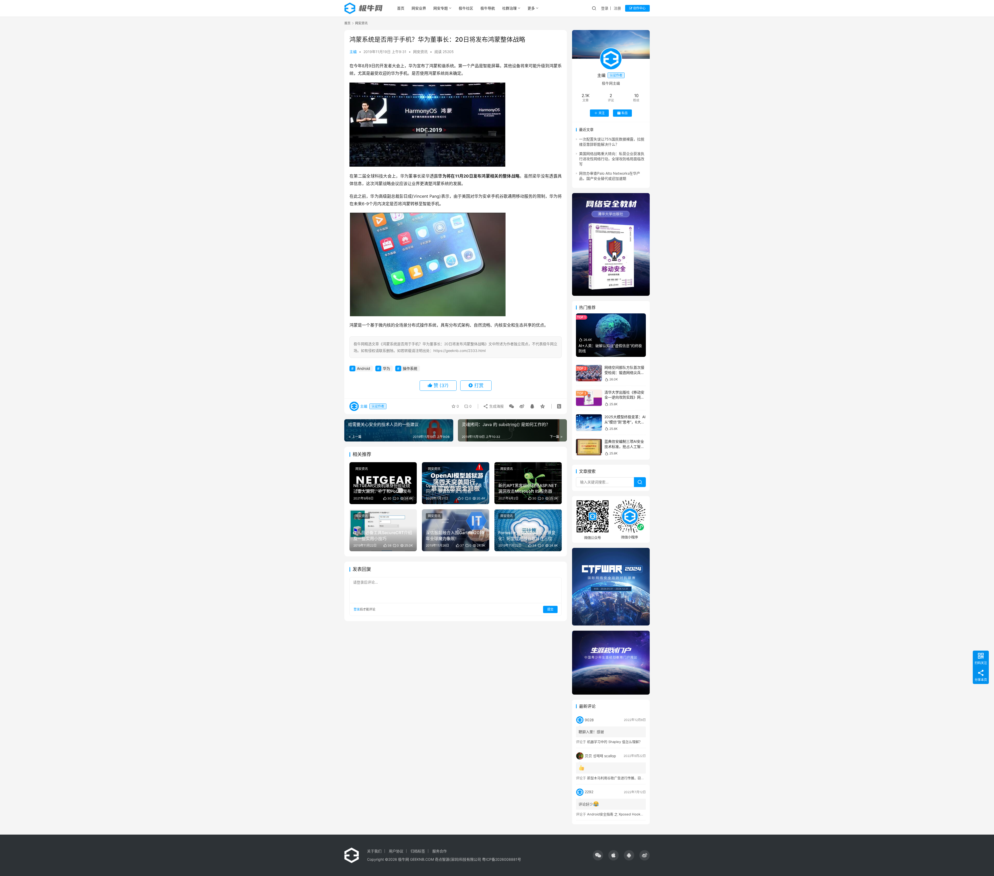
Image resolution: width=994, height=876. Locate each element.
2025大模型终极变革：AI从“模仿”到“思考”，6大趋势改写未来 (625, 422)
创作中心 (639, 8)
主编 (353, 51)
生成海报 (496, 406)
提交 (550, 609)
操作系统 (410, 368)
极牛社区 (466, 8)
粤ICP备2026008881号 (501, 859)
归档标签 (418, 851)
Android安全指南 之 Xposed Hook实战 (617, 814)
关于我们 (374, 851)
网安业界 (419, 8)
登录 (604, 8)
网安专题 (440, 8)
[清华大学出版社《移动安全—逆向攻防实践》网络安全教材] (589, 398)
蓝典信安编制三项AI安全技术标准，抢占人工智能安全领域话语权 (624, 446)
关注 (601, 113)
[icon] (598, 855)
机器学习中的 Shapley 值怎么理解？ (614, 742)
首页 (400, 8)
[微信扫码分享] (511, 406)
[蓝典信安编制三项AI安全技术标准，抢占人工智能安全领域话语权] (589, 447)
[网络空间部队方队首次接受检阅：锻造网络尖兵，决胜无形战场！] (589, 373)
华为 (386, 368)
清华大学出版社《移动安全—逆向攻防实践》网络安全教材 (624, 397)
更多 (531, 8)
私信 (625, 113)
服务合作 (439, 851)
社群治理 (509, 8)
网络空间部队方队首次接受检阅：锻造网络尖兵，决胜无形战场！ (624, 372)
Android (363, 368)
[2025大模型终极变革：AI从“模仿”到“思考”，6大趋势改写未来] (589, 422)
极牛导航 (487, 8)
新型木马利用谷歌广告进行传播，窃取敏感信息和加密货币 (631, 778)
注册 (617, 8)
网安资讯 (420, 51)
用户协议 (396, 851)
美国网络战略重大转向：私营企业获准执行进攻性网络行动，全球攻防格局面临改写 (611, 158)
